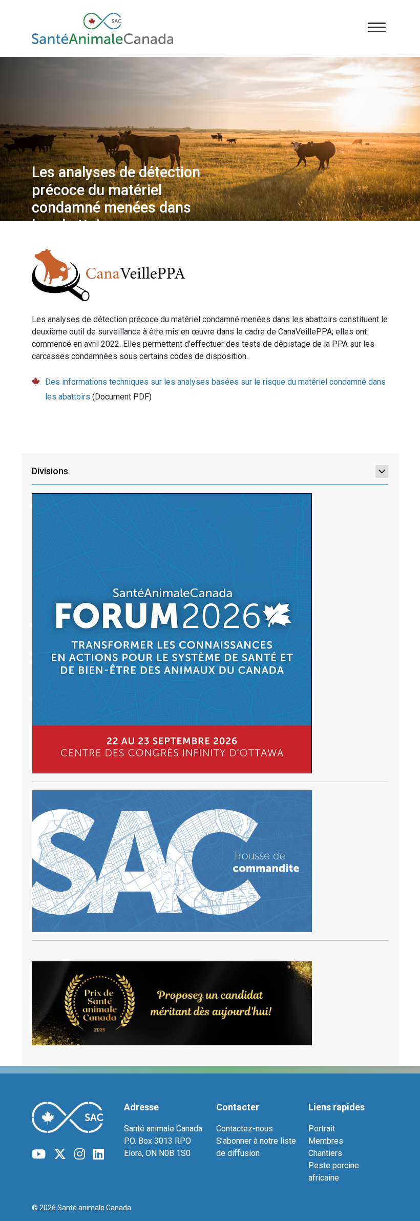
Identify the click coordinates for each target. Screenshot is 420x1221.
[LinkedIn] (98, 1154)
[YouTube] (39, 1154)
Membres (325, 1141)
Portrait (321, 1128)
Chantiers (325, 1153)
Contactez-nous (244, 1128)
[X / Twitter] (60, 1154)
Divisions (50, 471)
